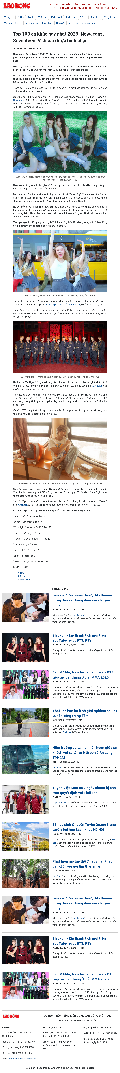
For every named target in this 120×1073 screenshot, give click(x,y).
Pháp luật (71, 17)
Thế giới (60, 23)
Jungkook (22, 504)
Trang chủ (9, 17)
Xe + (70, 23)
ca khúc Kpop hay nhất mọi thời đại (62, 304)
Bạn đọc (95, 17)
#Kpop (21, 576)
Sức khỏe (47, 23)
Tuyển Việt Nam (60, 802)
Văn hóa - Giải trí (12, 23)
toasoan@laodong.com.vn (22, 1058)
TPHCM (56, 767)
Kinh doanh (56, 17)
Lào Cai (56, 876)
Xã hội (21, 17)
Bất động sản (31, 23)
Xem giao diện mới (85, 23)
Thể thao (42, 17)
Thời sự (83, 17)
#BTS (21, 572)
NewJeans (18, 100)
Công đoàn (109, 17)
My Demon (78, 615)
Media (31, 17)
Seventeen (96, 385)
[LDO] (25, 607)
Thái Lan (67, 732)
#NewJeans (24, 579)
